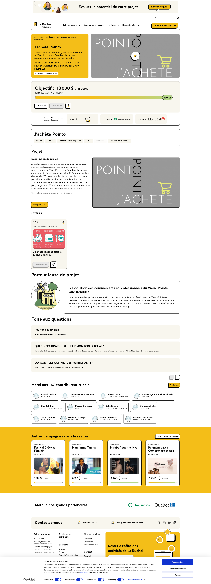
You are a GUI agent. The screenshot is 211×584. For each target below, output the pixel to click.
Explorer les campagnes (94, 25)
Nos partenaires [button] (129, 25)
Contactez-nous (158, 18)
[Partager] (68, 105)
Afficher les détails (135, 580)
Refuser (178, 575)
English (87, 556)
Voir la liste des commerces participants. (52, 193)
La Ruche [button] (112, 25)
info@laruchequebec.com (129, 523)
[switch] (79, 579)
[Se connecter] (168, 18)
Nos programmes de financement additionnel (43, 543)
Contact (88, 552)
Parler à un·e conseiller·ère (44, 553)
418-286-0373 (90, 523)
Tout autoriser (177, 562)
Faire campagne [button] (70, 25)
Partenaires (88, 542)
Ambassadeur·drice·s (91, 545)
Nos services (39, 539)
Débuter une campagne (43, 547)
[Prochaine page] (177, 377)
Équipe (61, 552)
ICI (82, 367)
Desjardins (88, 539)
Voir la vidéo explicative (43, 550)
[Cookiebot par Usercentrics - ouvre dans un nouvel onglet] (29, 579)
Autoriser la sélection (178, 569)
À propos (62, 549)
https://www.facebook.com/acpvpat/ (50, 334)
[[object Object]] (173, 18)
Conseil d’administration (68, 555)
